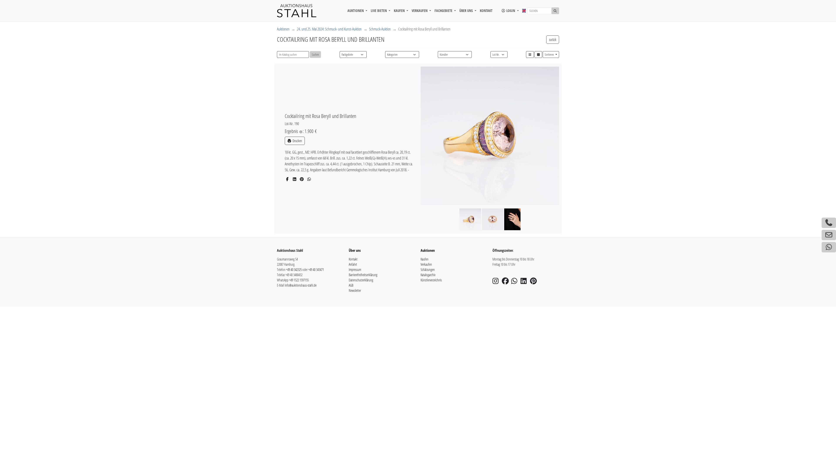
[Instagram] (496, 282)
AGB (351, 285)
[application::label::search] (555, 10)
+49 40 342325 (294, 269)
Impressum (355, 269)
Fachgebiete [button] (444, 10)
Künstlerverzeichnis (431, 280)
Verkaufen (426, 264)
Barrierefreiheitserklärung (363, 274)
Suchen (315, 54)
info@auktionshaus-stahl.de (301, 285)
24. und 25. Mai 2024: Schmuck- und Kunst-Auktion (329, 29)
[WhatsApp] (309, 179)
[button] (530, 54)
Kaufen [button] (400, 10)
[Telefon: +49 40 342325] (829, 223)
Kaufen (424, 259)
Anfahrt (353, 264)
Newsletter (355, 290)
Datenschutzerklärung (361, 280)
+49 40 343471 (316, 269)
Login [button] (511, 10)
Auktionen (283, 29)
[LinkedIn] (294, 179)
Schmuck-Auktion (380, 29)
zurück (552, 39)
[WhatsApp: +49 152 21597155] (829, 247)
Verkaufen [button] (420, 10)
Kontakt (486, 10)
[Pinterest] (301, 179)
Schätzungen (428, 269)
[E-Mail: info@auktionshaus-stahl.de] (829, 235)
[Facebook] (287, 179)
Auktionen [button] (356, 10)
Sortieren (550, 54)
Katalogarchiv (428, 274)
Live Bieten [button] (379, 10)
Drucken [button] (297, 140)
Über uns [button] (466, 10)
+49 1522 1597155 (299, 280)
